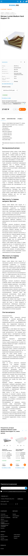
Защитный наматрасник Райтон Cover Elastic (7, 450)
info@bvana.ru (20, 498)
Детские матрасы (4, 536)
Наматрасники (17, 536)
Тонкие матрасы (17, 534)
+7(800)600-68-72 (16, 103)
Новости (2, 519)
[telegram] (17, 503)
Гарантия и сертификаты (5, 517)
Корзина (14, 514)
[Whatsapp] (23, 103)
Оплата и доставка (4, 515)
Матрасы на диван (4, 539)
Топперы (2, 538)
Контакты (2, 528)
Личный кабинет (16, 515)
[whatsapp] (15, 503)
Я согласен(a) (14, 491)
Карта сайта (15, 517)
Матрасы (7, 12)
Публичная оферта (4, 520)
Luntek (12, 12)
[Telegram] (24, 103)
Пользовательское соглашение (4, 526)
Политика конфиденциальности (5, 523)
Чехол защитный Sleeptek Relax (20, 450)
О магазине (3, 514)
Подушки (15, 538)
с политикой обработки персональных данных (17, 491)
